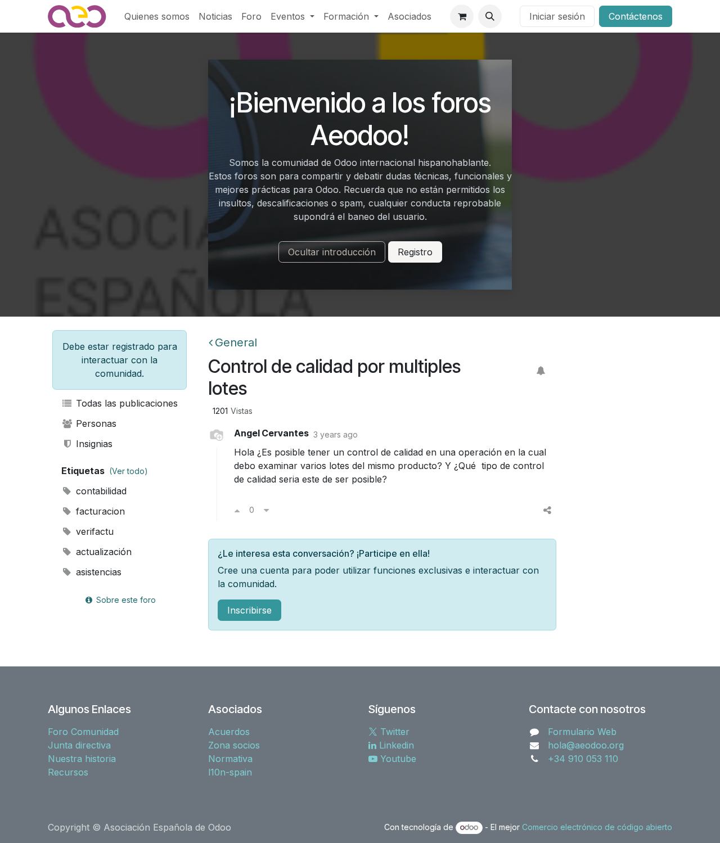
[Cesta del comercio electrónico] (462, 16)
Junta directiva (79, 745)
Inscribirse (249, 610)
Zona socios (234, 745)
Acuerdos (229, 731)
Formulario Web (582, 731)
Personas (94, 423)
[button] (490, 16)
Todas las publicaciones (125, 403)
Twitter (393, 731)
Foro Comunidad (83, 731)
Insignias (92, 443)
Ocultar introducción (332, 252)
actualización (102, 551)
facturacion (99, 511)
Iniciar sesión (557, 16)
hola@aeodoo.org (586, 745)
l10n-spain (230, 772)
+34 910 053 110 (583, 758)
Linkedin (395, 745)
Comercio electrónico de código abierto (597, 827)
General (236, 342)
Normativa (230, 758)
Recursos (68, 772)
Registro (415, 252)
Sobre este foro (125, 600)
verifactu (93, 531)
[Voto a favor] (237, 510)
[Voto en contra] (266, 510)
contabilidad (100, 491)
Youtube (396, 758)
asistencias (97, 572)
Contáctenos (636, 16)
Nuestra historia (82, 758)
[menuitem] (157, 16)
